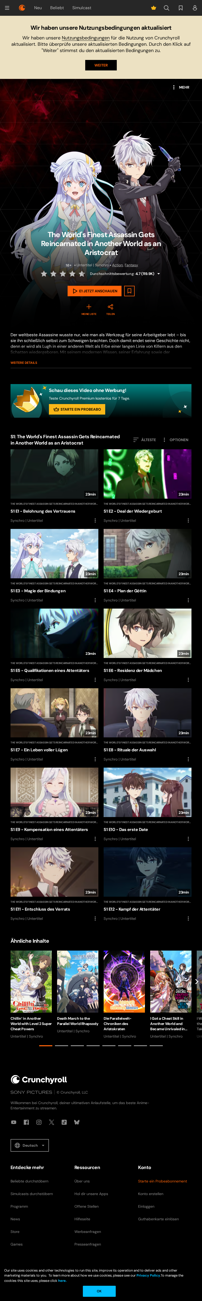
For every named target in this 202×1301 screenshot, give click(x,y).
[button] (7, 8)
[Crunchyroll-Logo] (22, 8)
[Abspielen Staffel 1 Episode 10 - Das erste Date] (147, 805)
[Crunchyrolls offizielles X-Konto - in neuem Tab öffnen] (51, 1122)
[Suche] (166, 8)
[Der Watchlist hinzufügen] (129, 291)
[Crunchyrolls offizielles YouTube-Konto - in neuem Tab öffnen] (13, 1122)
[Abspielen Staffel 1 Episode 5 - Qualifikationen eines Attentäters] (54, 646)
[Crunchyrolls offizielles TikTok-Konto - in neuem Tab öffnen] (64, 1122)
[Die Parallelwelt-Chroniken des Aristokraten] (124, 995)
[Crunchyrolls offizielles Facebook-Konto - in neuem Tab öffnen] (26, 1122)
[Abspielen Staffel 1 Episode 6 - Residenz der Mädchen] (147, 646)
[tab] (46, 1045)
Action (117, 265)
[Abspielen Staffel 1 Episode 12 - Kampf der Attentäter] (147, 884)
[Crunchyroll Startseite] (39, 1079)
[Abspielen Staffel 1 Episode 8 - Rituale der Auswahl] (147, 725)
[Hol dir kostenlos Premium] (153, 8)
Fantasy (131, 265)
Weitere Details (24, 363)
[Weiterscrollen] (196, 999)
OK (99, 1291)
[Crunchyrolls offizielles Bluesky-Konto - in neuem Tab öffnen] (76, 1122)
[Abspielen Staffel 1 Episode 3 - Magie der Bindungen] (54, 566)
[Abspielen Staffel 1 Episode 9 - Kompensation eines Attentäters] (54, 805)
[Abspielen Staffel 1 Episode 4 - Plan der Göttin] (147, 566)
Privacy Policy (148, 1275)
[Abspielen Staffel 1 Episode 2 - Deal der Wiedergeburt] (147, 486)
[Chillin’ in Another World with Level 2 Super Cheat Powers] (31, 995)
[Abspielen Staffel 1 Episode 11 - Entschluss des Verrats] (54, 884)
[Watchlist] (181, 8)
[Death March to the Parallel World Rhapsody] (77, 992)
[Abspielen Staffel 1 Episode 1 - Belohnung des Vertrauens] (54, 486)
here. (62, 1280)
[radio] (44, 273)
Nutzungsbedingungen (86, 38)
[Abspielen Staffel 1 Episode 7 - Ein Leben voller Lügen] (54, 725)
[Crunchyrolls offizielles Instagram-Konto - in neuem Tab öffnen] (39, 1122)
